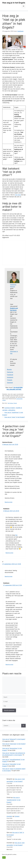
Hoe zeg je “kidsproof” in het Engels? (13, 739)
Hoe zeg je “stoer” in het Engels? (14, 417)
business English (9, 408)
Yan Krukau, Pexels (12, 403)
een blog (18, 195)
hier (16, 535)
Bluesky (9, 369)
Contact (16, 816)
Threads (9, 380)
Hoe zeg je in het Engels (13, 3)
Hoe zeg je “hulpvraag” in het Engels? (14, 744)
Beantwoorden (8, 502)
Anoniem (9, 816)
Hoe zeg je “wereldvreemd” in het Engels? (13, 800)
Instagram (10, 377)
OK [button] (4, 857)
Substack (10, 382)
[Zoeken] (23, 726)
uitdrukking (11, 410)
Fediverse (10, 372)
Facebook (10, 374)
